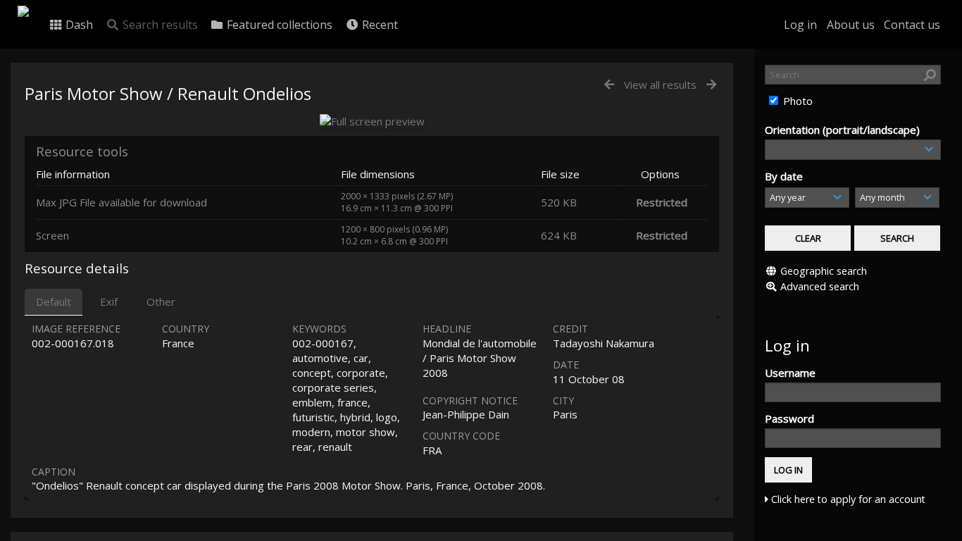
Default (53, 301)
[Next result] (711, 85)
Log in (800, 24)
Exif (109, 301)
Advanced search (819, 286)
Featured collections (278, 24)
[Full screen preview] (372, 121)
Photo (796, 101)
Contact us (912, 24)
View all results (660, 84)
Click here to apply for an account (846, 499)
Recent (378, 24)
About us (851, 24)
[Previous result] (609, 85)
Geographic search (823, 271)
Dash (78, 24)
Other (160, 301)
